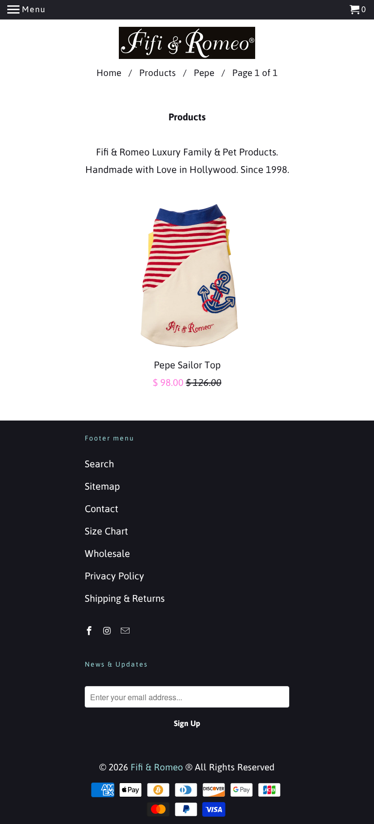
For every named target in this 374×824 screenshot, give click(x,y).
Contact (101, 508)
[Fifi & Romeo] (187, 43)
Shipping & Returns (125, 598)
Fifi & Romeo (157, 767)
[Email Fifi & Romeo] (126, 631)
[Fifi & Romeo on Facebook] (90, 631)
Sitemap (102, 486)
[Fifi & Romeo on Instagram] (108, 631)
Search (99, 463)
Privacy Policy (114, 575)
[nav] (26, 9)
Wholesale (107, 553)
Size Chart (106, 531)
